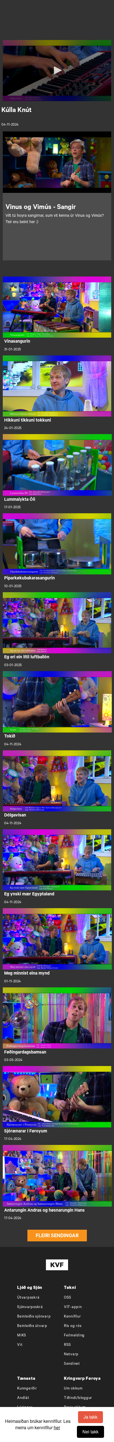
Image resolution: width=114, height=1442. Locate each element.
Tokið (9, 736)
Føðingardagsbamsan (25, 1052)
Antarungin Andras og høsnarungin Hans (44, 1210)
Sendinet (72, 1364)
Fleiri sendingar (57, 1236)
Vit (19, 1345)
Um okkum (73, 1389)
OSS (67, 1298)
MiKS (21, 1336)
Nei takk (90, 1431)
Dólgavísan (15, 815)
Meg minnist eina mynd (27, 973)
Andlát (23, 1398)
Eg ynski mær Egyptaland (29, 894)
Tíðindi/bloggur (78, 1398)
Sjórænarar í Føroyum (25, 1131)
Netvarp (71, 1355)
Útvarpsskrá (28, 1298)
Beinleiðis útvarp (32, 1326)
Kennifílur (72, 1317)
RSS (67, 1345)
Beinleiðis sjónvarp (34, 1317)
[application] (57, 70)
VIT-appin (73, 1307)
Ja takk (90, 1417)
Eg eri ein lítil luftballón (26, 657)
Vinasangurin (17, 341)
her (57, 1427)
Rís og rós (73, 1326)
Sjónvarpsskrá (30, 1307)
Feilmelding (74, 1336)
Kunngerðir (27, 1389)
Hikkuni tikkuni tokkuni (27, 420)
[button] (57, 70)
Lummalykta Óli (19, 499)
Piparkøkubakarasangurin (29, 578)
